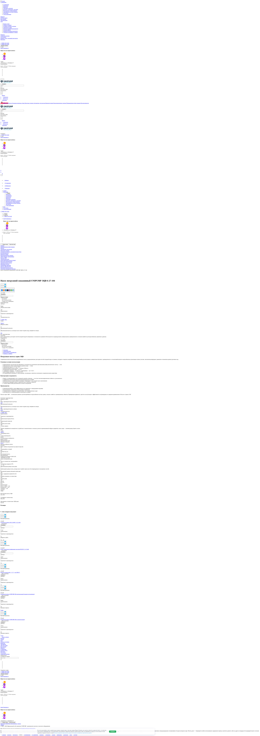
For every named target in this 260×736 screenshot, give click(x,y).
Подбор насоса (4, 650)
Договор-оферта (7, 30)
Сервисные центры (5, 654)
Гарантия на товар (7, 27)
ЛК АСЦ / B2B (4, 645)
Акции (2, 639)
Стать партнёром (7, 14)
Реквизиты (5, 5)
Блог (2, 640)
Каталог (2, 638)
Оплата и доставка (5, 642)
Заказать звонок (4, 45)
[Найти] (2, 92)
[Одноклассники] (4, 290)
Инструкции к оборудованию (10, 10)
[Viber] (9, 290)
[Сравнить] (3, 287)
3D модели (5, 13)
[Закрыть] (2, 175)
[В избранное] (3, 284)
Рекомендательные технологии (10, 31)
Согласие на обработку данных (10, 32)
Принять (112, 731)
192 (1, 333)
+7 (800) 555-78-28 (5, 43)
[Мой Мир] (5, 290)
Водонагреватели (5, 253)
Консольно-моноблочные (6, 261)
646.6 (2, 410)
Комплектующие (4, 254)
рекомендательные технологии (28, 728)
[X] (7, 290)
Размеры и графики (7, 353)
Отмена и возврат (7, 25)
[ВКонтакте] (2, 290)
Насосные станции (5, 250)
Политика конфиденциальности (10, 28)
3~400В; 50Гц (4, 319)
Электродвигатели (5, 259)
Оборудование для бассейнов (7, 256)
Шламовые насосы (5, 264)
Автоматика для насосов (6, 249)
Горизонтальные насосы (6, 262)
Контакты (3, 651)
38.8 (1, 402)
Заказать (3, 575)
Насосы (2, 248)
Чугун (2, 443)
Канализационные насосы (7, 267)
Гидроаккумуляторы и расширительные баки (11, 251)
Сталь (2, 610)
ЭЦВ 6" (2, 323)
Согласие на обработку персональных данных (82, 732)
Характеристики (7, 351)
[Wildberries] (4, 59)
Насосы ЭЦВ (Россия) (6, 266)
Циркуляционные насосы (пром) (8, 260)
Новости (3, 648)
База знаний (3, 646)
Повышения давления (6, 265)
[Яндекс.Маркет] (4, 54)
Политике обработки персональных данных (63, 732)
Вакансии (5, 7)
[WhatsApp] (11, 290)
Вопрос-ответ (6, 23)
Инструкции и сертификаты (9, 352)
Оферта (2, 725)
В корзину (3, 294)
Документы (3, 644)
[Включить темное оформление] (2, 79)
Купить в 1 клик (4, 297)
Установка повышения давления (8, 268)
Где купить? (3, 652)
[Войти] (1, 168)
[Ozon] (4, 56)
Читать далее (191, 730)
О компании (6, 4)
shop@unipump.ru (5, 48)
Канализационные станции (7, 255)
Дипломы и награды (8, 8)
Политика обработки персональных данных (11, 723)
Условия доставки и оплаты (9, 26)
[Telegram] (13, 290)
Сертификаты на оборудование (10, 12)
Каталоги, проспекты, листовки (10, 9)
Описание (5, 350)
